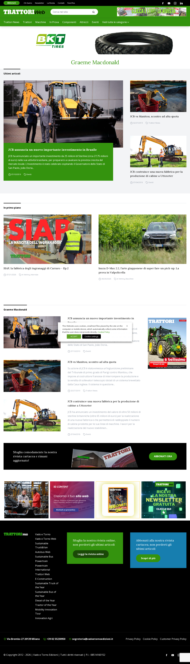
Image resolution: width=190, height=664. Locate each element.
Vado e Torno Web (45, 538)
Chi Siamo (28, 3)
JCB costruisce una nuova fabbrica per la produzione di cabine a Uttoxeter (156, 174)
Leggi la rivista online (91, 554)
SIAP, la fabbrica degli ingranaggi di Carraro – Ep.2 (36, 268)
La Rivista (51, 3)
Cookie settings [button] (91, 336)
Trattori (27, 22)
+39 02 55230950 (55, 639)
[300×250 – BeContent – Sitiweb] (72, 499)
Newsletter (39, 3)
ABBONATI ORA (163, 456)
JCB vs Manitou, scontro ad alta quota (154, 116)
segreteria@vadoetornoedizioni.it (92, 639)
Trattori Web (42, 574)
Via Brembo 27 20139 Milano (23, 639)
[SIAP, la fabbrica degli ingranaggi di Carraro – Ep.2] (47, 239)
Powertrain (41, 561)
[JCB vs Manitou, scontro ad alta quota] (158, 96)
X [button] (127, 326)
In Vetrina (26, 275)
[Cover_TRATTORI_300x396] (167, 343)
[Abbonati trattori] (118, 499)
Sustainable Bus (44, 556)
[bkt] (95, 41)
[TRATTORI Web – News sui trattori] (24, 11)
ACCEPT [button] (74, 336)
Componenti (69, 22)
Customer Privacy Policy (173, 639)
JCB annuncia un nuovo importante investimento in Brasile (52, 149)
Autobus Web (42, 552)
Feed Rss (71, 3)
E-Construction (43, 578)
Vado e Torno (42, 534)
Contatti (61, 3)
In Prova (54, 22)
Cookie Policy (150, 639)
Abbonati (11, 3)
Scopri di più (148, 558)
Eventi (95, 22)
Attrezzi (84, 22)
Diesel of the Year (45, 600)
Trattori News (11, 22)
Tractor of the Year (46, 605)
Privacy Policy (133, 639)
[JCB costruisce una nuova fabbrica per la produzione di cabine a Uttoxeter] (158, 151)
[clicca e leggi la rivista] (151, 11)
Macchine (40, 22)
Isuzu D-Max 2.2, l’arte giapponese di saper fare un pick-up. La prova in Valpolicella (139, 270)
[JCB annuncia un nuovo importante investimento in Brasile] (63, 114)
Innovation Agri (44, 618)
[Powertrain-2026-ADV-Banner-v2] (26, 499)
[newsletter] (163, 499)
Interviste (34, 275)
